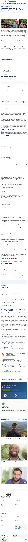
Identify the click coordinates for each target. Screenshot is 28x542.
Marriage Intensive (17, 504)
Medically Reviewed (3, 525)
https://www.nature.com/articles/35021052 (8, 359)
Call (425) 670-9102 (6, 389)
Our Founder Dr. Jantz (3, 516)
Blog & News (4, 3)
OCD (1, 509)
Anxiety (1, 504)
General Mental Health (4, 6)
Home (1, 3)
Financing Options (17, 516)
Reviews (2, 520)
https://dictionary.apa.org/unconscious (7, 341)
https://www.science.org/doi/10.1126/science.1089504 (9, 355)
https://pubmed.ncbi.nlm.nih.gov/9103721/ (8, 365)
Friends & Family (16, 520)
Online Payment (16, 521)
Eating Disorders (2, 505)
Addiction (2, 508)
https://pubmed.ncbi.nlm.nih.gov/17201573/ (8, 344)
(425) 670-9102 (19, 527)
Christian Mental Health (3, 513)
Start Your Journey (12, 1)
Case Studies (2, 521)
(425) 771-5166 (18, 528)
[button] (17, 1)
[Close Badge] (7, 536)
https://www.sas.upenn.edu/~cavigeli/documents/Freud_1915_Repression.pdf (14, 338)
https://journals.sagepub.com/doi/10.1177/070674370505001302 (11, 371)
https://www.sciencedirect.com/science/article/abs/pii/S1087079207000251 (13, 348)
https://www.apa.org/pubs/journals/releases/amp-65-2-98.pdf (15, 367)
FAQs (1, 524)
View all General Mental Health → (22, 419)
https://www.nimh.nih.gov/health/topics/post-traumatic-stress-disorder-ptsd (13, 361)
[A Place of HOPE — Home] (5, 1)
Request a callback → (14, 389)
